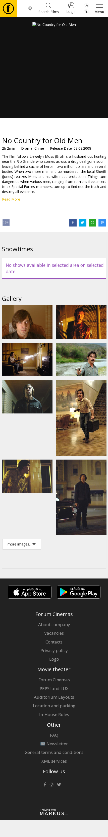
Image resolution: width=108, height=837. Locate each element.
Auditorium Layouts (54, 697)
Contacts (54, 642)
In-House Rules (54, 714)
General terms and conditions (54, 752)
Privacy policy (54, 650)
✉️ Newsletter (54, 744)
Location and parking (54, 706)
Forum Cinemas (54, 680)
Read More (11, 199)
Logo (54, 659)
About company (54, 624)
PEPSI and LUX (54, 688)
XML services (54, 761)
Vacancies (54, 633)
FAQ (54, 735)
